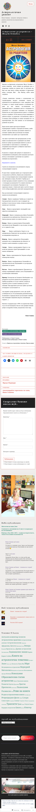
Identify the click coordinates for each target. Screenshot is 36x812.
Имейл (5, 445)
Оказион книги (22, 681)
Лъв (23, 664)
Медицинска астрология (11, 667)
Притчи (22, 684)
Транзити (12, 703)
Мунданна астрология (17, 670)
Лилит (4, 664)
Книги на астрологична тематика (14, 331)
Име (4, 438)
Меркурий (25, 667)
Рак (12, 691)
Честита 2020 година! (16, 622)
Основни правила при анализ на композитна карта (19, 590)
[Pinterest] (6, 26)
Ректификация (28, 694)
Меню (31, 4)
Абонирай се (28, 738)
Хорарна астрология (8, 708)
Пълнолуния (22, 687)
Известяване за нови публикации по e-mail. (17, 464)
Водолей (4, 649)
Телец (26, 701)
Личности (15, 664)
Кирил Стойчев (7, 656)
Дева (14, 649)
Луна (20, 664)
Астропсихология (14, 643)
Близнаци (18, 646)
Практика (16, 684)
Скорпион (12, 700)
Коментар (6, 417)
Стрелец (22, 701)
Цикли (18, 707)
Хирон (31, 704)
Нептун (8, 674)
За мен (17, 542)
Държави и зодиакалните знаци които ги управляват (22, 617)
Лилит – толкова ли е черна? (23, 567)
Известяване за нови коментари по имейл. (17, 462)
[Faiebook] (3, 26)
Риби (20, 698)
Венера (27, 645)
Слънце (16, 701)
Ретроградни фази (10, 697)
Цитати (22, 707)
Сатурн (25, 697)
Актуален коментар (10, 637)
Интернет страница (9, 451)
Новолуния (17, 673)
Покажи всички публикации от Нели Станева (14, 339)
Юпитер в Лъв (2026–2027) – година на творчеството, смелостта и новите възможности (18, 533)
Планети (5, 684)
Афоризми (24, 643)
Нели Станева (9, 542)
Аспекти (21, 637)
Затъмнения (5, 652)
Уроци (23, 704)
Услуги (27, 704)
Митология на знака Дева (9, 526)
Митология (6, 670)
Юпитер (27, 707)
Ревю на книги (30, 343)
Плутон (11, 684)
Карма (30, 652)
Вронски (9, 649)
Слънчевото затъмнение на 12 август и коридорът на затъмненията (17, 529)
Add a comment (26, 40)
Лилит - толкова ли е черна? (18, 611)
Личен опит (9, 664)
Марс (27, 663)
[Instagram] (9, 26)
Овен (15, 681)
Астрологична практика (11, 640)
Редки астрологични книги (12, 334)
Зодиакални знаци (18, 651)
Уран (19, 704)
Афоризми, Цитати (9, 646)
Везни (23, 646)
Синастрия (6, 701)
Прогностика (13, 687)
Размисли (6, 691)
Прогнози (6, 687)
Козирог (31, 660)
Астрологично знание (11, 13)
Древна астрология (23, 649)
